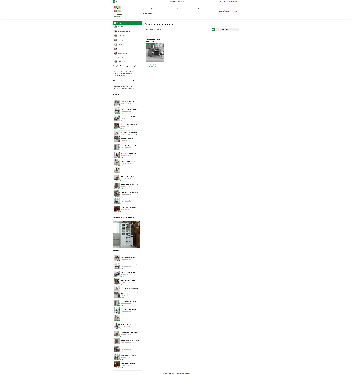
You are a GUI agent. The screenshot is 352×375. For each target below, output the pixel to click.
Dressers (120, 44)
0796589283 (124, 1)
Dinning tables (123, 40)
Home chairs (122, 48)
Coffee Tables (122, 35)
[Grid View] (213, 29)
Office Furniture (123, 53)
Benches (120, 26)
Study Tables (122, 61)
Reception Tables (119, 57)
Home (210, 24)
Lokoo (117, 14)
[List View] (217, 29)
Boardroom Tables (124, 31)
